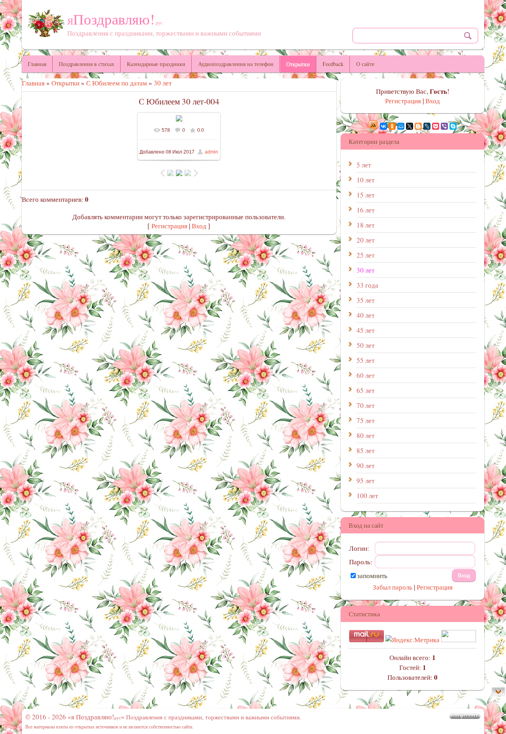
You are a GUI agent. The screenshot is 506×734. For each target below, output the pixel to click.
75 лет (365, 420)
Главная (33, 82)
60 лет (365, 375)
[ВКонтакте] (383, 126)
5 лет (364, 164)
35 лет (365, 300)
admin (211, 152)
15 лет (365, 194)
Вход (199, 225)
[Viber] (444, 126)
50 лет (365, 345)
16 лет (365, 209)
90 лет (365, 465)
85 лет (365, 450)
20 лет (365, 240)
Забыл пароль (392, 587)
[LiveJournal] (426, 126)
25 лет (365, 255)
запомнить (372, 575)
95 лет (365, 480)
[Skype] (453, 126)
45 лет (365, 330)
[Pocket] (435, 126)
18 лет (365, 224)
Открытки (65, 82)
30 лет (163, 82)
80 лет (365, 435)
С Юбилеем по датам (116, 82)
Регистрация (169, 225)
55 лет (365, 360)
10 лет (365, 179)
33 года (367, 285)
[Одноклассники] (392, 126)
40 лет (365, 315)
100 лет (367, 495)
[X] (409, 126)
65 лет (365, 390)
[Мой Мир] (400, 126)
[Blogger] (418, 126)
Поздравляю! (114, 18)
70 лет (365, 405)
